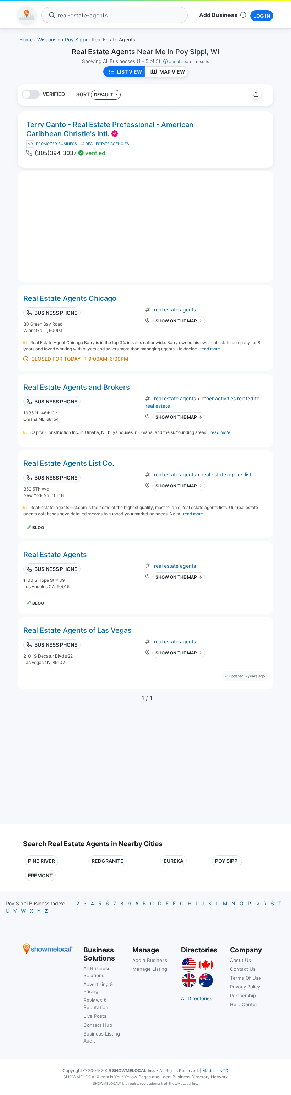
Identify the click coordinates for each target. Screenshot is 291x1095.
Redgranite (107, 861)
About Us (240, 960)
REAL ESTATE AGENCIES (107, 144)
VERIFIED (54, 94)
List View (129, 72)
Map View (172, 72)
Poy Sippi (227, 861)
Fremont (40, 875)
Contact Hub (97, 1025)
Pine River (41, 861)
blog (38, 527)
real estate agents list (226, 474)
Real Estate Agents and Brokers (76, 387)
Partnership (243, 995)
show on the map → (178, 320)
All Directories (196, 998)
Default (104, 94)
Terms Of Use (245, 978)
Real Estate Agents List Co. (68, 463)
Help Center (243, 1004)
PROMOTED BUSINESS (56, 144)
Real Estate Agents (55, 554)
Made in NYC (215, 1070)
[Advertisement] (82, 767)
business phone (55, 313)
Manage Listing (149, 969)
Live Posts (94, 1016)
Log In (261, 16)
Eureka (173, 861)
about (189, 61)
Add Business (218, 14)
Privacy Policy (245, 987)
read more (210, 348)
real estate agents (175, 309)
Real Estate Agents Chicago (69, 298)
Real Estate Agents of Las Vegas (77, 630)
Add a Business (149, 960)
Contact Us (243, 969)
